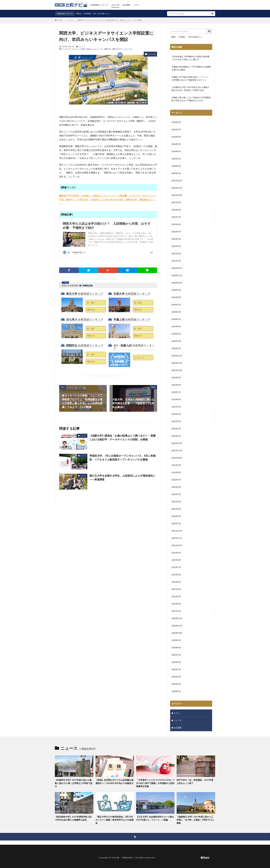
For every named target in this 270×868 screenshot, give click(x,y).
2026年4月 (176, 151)
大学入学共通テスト (101, 13)
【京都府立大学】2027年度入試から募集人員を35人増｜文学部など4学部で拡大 (190, 88)
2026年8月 (176, 122)
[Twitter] (88, 270)
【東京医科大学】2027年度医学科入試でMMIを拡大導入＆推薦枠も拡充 (73, 818)
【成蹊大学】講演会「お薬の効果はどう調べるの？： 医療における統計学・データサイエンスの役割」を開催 (122, 437)
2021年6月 (176, 574)
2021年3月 (176, 596)
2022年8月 (176, 472)
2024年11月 (176, 275)
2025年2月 (176, 253)
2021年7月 (176, 567)
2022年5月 (176, 494)
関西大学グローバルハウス (122, 49)
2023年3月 (176, 421)
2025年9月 (176, 202)
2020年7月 (176, 655)
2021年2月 (176, 604)
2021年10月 (176, 545)
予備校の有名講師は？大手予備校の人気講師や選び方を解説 (191, 68)
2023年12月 (176, 355)
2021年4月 (176, 589)
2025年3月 (176, 246)
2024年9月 (176, 290)
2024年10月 (176, 282)
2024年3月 (176, 334)
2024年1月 (176, 348)
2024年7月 (176, 304)
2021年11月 (176, 538)
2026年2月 (176, 166)
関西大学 (107, 49)
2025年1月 (176, 261)
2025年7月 (176, 217)
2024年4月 (176, 326)
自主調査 (126, 5)
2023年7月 (176, 392)
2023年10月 (176, 370)
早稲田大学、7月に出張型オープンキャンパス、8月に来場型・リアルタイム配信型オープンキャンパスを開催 (122, 457)
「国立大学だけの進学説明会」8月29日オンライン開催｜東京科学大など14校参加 (114, 819)
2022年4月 (176, 501)
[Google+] (108, 270)
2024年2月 (176, 341)
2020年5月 (176, 669)
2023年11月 (176, 363)
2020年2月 (176, 691)
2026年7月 (176, 129)
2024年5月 (176, 319)
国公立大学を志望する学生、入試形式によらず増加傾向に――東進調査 (122, 477)
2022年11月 (176, 450)
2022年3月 (176, 509)
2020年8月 (176, 647)
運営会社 (205, 857)
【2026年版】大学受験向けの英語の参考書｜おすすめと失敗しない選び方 (190, 58)
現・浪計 (91, 302)
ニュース (115, 5)
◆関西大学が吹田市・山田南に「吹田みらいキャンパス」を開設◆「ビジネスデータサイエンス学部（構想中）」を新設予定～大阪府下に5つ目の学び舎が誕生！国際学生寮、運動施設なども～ (107, 199)
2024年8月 (176, 297)
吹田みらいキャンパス (94, 49)
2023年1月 (176, 436)
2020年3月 (176, 684)
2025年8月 (176, 210)
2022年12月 (176, 443)
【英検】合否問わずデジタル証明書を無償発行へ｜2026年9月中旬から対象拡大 (114, 781)
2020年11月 (176, 625)
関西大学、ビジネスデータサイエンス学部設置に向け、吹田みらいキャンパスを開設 (110, 20)
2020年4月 (176, 676)
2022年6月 (176, 487)
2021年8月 (176, 560)
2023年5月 (176, 407)
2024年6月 (176, 312)
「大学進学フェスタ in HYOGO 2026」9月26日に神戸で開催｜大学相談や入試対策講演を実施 (155, 783)
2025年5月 (176, 231)
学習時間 (87, 13)
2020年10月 (176, 633)
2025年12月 (176, 180)
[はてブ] (128, 270)
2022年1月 (176, 523)
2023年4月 (176, 414)
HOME (59, 20)
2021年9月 (176, 552)
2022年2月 (176, 516)
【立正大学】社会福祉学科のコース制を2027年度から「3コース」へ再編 (155, 818)
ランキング (139, 357)
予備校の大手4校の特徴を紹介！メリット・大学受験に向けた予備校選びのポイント (190, 78)
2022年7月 (176, 479)
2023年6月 (176, 399)
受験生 (79, 13)
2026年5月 (176, 144)
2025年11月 (176, 188)
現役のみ (91, 309)
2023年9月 (176, 377)
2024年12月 (176, 268)
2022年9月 (176, 465)
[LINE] (147, 270)
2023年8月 (176, 385)
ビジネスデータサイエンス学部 (73, 49)
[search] (212, 13)
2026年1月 (176, 173)
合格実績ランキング (99, 5)
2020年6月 (176, 662)
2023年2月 (176, 428)
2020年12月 (176, 618)
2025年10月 (176, 195)
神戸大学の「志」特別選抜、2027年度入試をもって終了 (195, 781)
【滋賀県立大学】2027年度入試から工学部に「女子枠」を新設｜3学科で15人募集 (195, 819)
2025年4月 (176, 239)
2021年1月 (176, 611)
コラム (137, 5)
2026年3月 (176, 158)
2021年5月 (176, 582)
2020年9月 (176, 640)
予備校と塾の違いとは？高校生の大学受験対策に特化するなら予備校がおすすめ (191, 99)
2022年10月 (176, 458)
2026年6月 (176, 137)
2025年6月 (176, 224)
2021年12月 (176, 531)
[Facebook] (69, 270)
